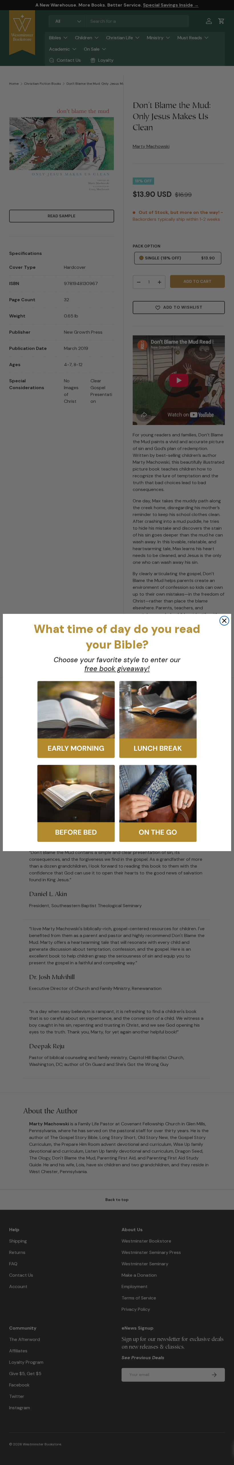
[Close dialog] (224, 620)
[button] (76, 719)
